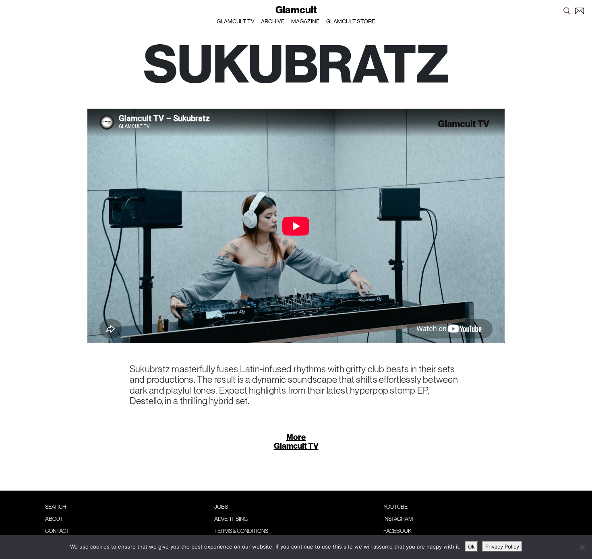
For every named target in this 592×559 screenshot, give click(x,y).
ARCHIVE (273, 21)
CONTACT (57, 530)
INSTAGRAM (398, 518)
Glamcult (296, 9)
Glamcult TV (296, 446)
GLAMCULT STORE (350, 21)
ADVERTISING (231, 518)
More (296, 437)
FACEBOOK (397, 530)
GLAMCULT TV (236, 21)
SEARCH (55, 506)
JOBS (221, 506)
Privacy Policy (502, 546)
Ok (471, 546)
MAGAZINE (305, 21)
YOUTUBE (395, 506)
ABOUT (54, 518)
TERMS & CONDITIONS (241, 530)
